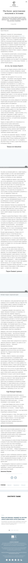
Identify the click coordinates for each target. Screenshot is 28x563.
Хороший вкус (16, 485)
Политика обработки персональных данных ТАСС (18, 553)
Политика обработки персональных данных (9, 552)
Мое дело (23, 485)
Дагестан (9, 485)
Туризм (2, 515)
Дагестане (21, 36)
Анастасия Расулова (6, 471)
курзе (2, 89)
